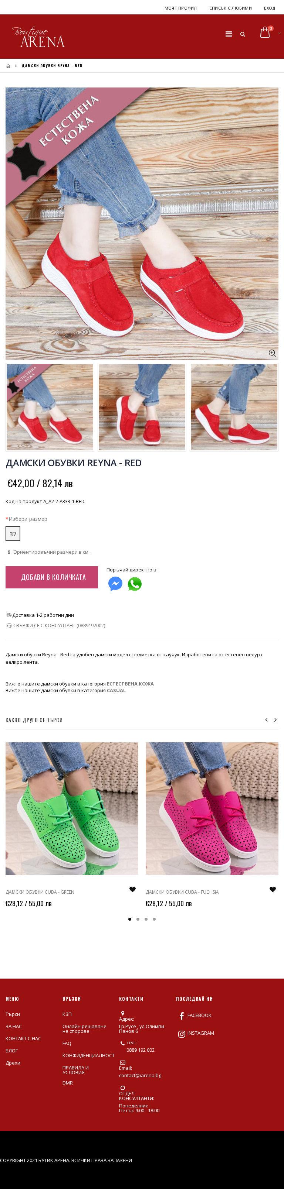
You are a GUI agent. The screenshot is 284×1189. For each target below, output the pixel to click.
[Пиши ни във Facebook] (115, 582)
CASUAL (116, 690)
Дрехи (13, 1062)
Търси (13, 1014)
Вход (269, 8)
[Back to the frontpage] (8, 66)
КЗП (67, 1014)
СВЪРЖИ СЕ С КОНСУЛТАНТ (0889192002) (59, 625)
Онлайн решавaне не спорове (84, 1028)
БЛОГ (12, 1050)
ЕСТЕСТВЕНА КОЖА (130, 683)
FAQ (66, 1043)
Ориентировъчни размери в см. (50, 552)
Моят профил (181, 8)
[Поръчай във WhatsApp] (134, 582)
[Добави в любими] (132, 890)
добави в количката (53, 577)
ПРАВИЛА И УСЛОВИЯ (75, 1070)
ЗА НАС (14, 1026)
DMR (67, 1082)
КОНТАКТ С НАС (23, 1038)
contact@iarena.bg (140, 1075)
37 (13, 534)
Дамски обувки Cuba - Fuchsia (182, 892)
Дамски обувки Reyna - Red (74, 462)
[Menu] (229, 34)
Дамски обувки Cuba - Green (40, 892)
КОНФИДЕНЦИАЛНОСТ (88, 1055)
